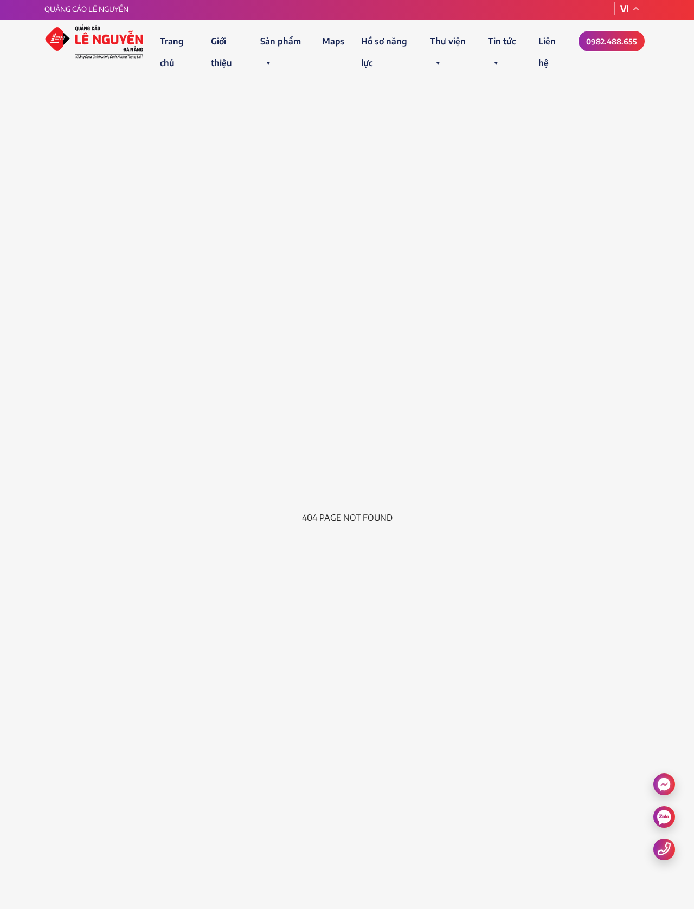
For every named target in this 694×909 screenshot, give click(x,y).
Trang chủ (172, 44)
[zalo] (664, 817)
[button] (268, 63)
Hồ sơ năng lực (384, 44)
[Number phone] (664, 848)
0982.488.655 (611, 41)
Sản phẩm (280, 41)
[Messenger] (664, 784)
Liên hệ (547, 44)
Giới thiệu (221, 44)
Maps (333, 41)
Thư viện (448, 41)
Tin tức (502, 41)
